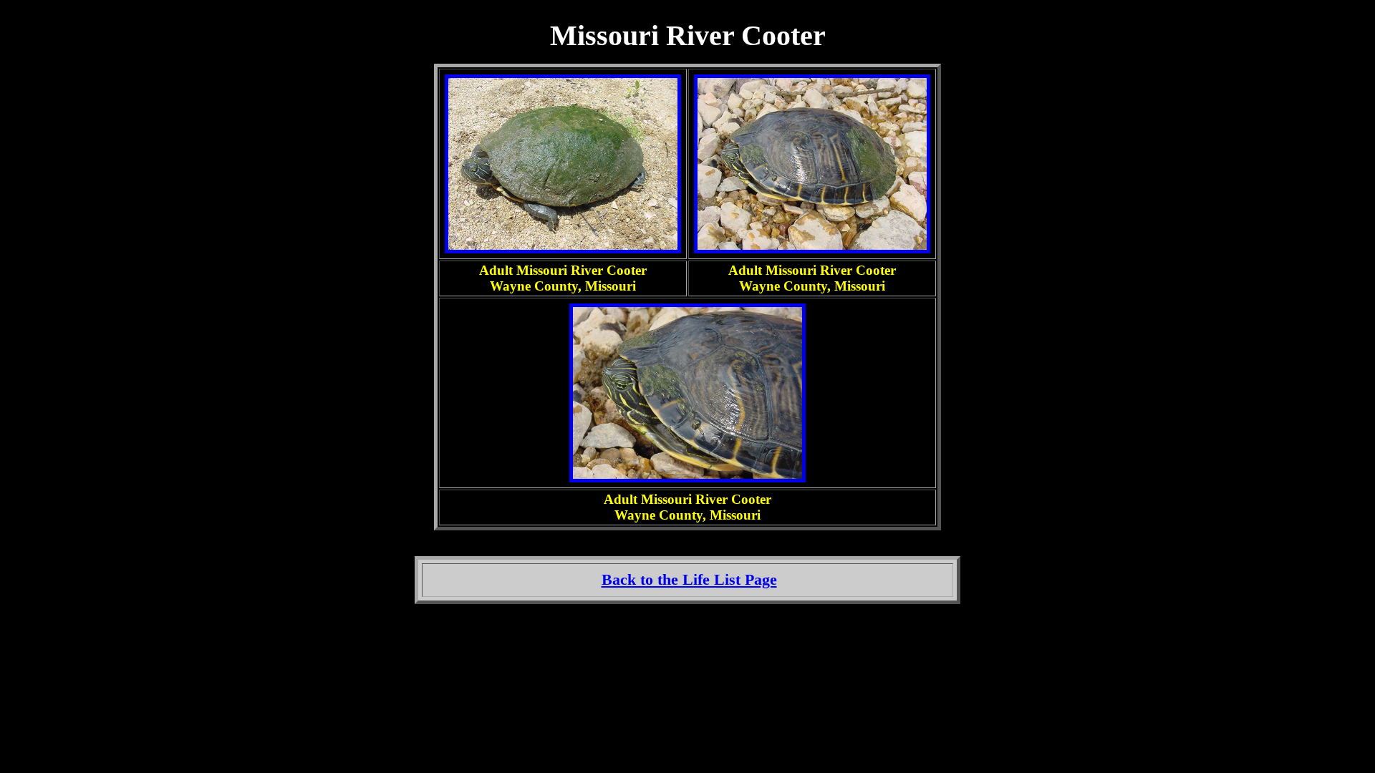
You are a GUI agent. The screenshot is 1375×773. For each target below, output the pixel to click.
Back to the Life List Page (689, 579)
